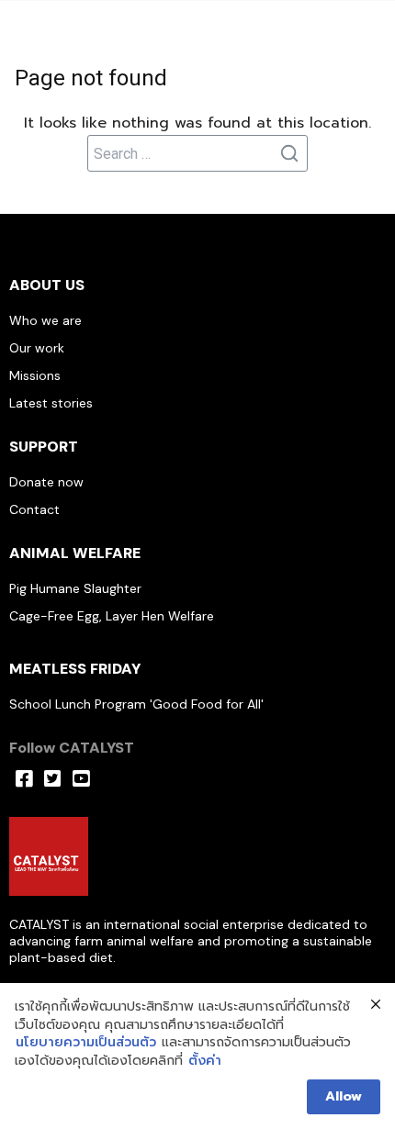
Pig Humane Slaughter (75, 588)
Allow (343, 1096)
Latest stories (51, 403)
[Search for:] (197, 153)
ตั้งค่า (204, 1061)
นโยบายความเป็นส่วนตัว (86, 1043)
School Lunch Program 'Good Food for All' (136, 704)
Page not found (91, 78)
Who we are (45, 320)
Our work (36, 348)
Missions (35, 375)
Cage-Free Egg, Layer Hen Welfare (111, 616)
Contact (34, 509)
